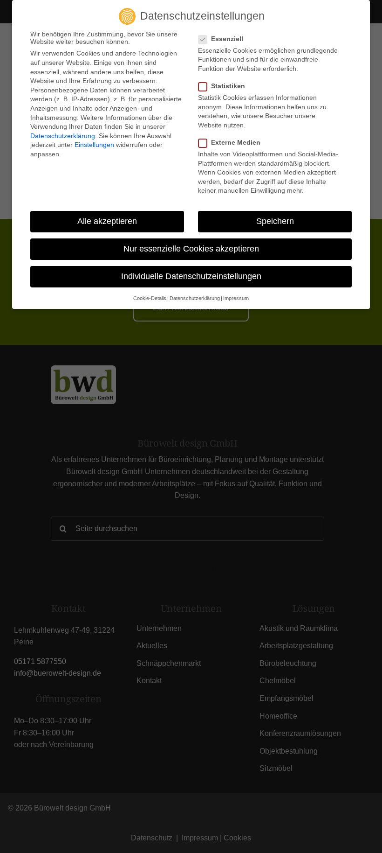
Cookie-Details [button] (149, 298)
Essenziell (227, 38)
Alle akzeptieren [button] (107, 221)
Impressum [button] (236, 298)
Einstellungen (94, 144)
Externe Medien (235, 142)
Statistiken (228, 86)
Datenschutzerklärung (62, 136)
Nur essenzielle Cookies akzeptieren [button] (191, 248)
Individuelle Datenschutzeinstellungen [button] (191, 276)
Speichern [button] (275, 221)
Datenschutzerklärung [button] (195, 298)
